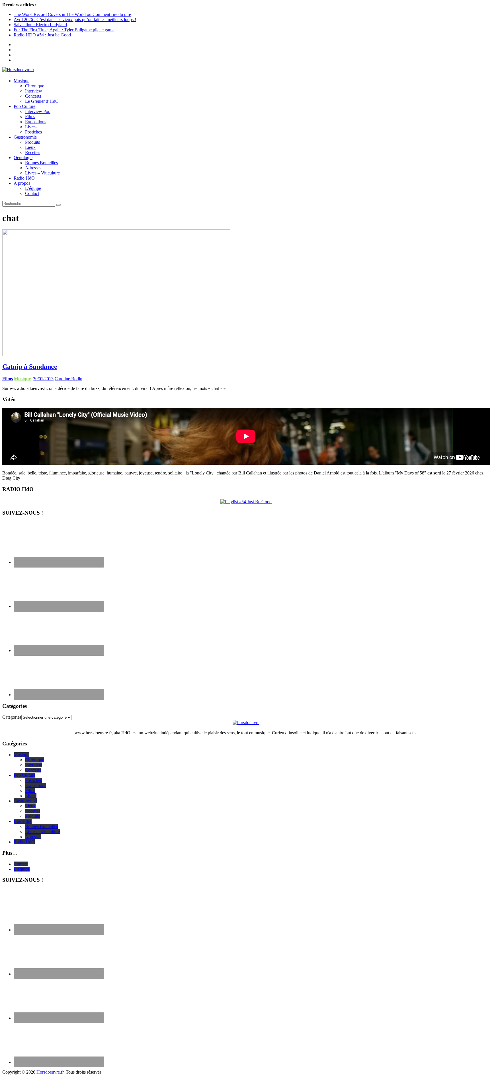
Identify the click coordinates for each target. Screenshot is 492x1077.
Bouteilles (23, 821)
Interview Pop (37, 111)
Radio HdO (24, 178)
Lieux (30, 147)
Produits (32, 142)
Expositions (35, 121)
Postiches (33, 132)
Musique (21, 80)
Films (30, 116)
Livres (30, 126)
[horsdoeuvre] (246, 722)
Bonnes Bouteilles (41, 162)
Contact (32, 193)
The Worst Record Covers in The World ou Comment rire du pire (72, 14)
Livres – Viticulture (42, 172)
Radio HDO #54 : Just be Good (42, 34)
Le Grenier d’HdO (42, 101)
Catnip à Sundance (29, 366)
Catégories (11, 717)
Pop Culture (24, 106)
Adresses (33, 167)
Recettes (32, 152)
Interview (33, 91)
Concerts (33, 96)
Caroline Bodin (68, 378)
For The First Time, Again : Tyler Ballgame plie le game (64, 29)
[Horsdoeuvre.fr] (246, 69)
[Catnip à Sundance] (116, 354)
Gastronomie (25, 137)
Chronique (34, 85)
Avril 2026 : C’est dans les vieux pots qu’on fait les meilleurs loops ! (75, 19)
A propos (22, 183)
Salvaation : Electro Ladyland (40, 24)
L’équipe (33, 188)
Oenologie (23, 157)
